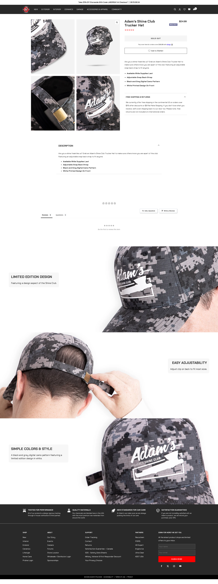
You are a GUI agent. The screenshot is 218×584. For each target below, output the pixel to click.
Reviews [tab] (45, 215)
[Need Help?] (189, 9)
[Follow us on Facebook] (161, 566)
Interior (26, 541)
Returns (88, 545)
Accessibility (108, 577)
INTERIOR (57, 9)
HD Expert (139, 545)
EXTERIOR (45, 9)
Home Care (27, 556)
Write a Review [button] (169, 211)
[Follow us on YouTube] (180, 566)
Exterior (26, 545)
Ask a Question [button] (150, 211)
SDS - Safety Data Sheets (96, 552)
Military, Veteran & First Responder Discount (103, 556)
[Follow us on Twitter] (168, 566)
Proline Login (28, 560)
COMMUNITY (117, 9)
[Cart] (194, 9)
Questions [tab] (59, 215)
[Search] (175, 9)
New (24, 537)
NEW (36, 9)
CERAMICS (68, 9)
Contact (88, 541)
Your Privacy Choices (93, 560)
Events (50, 541)
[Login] (180, 9)
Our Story (51, 537)
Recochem (139, 537)
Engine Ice (139, 549)
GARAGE (80, 9)
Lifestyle (26, 552)
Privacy (130, 577)
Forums (50, 549)
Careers (50, 545)
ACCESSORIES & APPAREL (97, 9)
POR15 (137, 541)
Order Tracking (91, 537)
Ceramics (26, 549)
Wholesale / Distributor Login (59, 556)
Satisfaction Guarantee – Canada (99, 549)
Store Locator (53, 552)
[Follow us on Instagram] (174, 566)
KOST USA (139, 556)
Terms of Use (120, 577)
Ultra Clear (139, 552)
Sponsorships (52, 560)
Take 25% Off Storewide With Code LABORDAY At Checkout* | (109, 2)
